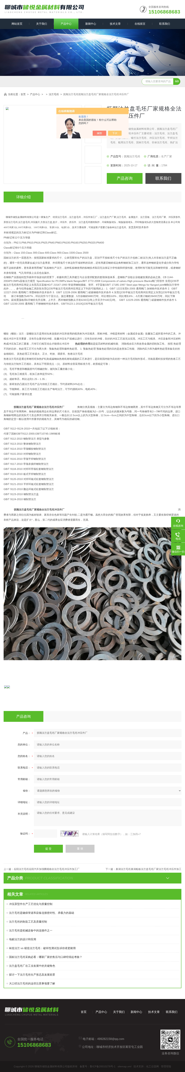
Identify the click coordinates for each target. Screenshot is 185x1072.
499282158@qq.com (110, 1038)
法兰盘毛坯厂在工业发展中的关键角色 (32, 965)
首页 (23, 94)
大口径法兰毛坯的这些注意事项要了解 (32, 983)
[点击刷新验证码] (70, 833)
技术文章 (115, 23)
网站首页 (17, 23)
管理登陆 (166, 1066)
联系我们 (164, 23)
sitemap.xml (124, 1066)
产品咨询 (125, 178)
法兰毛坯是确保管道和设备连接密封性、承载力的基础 (41, 912)
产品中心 (66, 23)
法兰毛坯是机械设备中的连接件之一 (30, 930)
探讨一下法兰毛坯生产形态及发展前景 (32, 974)
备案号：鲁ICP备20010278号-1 (97, 1066)
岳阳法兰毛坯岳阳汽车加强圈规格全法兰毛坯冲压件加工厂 (46, 869)
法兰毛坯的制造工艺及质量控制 (28, 921)
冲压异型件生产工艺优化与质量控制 (30, 903)
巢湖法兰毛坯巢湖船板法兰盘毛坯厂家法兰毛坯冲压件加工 (148, 869)
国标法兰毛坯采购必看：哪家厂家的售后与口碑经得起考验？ (45, 956)
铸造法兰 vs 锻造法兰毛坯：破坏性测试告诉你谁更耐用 (42, 948)
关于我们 (41, 23)
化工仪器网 (152, 1066)
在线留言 (140, 23)
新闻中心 (90, 23)
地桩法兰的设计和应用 (22, 939)
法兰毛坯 (54, 94)
